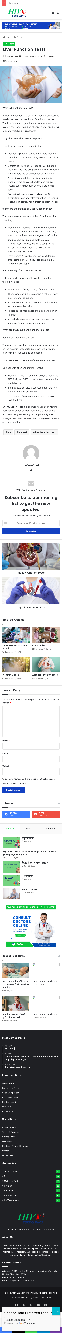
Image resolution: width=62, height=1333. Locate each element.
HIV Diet (8, 1186)
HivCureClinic (13, 56)
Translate (29, 1323)
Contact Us (7, 1111)
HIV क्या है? (27, 876)
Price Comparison (10, 1093)
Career (5, 1150)
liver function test (45, 432)
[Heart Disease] (11, 893)
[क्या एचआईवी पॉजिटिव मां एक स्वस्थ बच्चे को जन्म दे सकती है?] (15, 970)
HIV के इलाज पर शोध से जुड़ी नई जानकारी (23, 3)
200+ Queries (10, 1171)
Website (6, 766)
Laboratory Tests (10, 1088)
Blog (6, 1176)
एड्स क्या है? (28, 838)
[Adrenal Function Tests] (46, 664)
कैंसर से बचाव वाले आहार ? (35, 862)
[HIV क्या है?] (11, 880)
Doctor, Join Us (9, 1102)
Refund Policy (9, 1137)
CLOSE (56, 1311)
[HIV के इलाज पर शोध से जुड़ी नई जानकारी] (15, 1003)
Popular (10, 828)
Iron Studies (38, 645)
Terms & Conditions (11, 1132)
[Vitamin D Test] (16, 664)
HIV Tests (17, 37)
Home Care (7, 1155)
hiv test (22, 432)
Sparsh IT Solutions (42, 1297)
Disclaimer (7, 1141)
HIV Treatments (11, 1200)
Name (6, 740)
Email (5, 753)
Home (8, 37)
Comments (50, 828)
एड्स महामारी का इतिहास (45, 981)
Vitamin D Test (10, 674)
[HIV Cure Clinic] (17, 12)
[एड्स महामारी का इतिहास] (46, 970)
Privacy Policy (9, 1127)
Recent (29, 828)
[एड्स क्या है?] (11, 842)
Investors (6, 1106)
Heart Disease (30, 889)
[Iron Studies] (46, 635)
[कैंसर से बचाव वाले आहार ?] (11, 867)
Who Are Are (8, 1083)
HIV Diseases (10, 1195)
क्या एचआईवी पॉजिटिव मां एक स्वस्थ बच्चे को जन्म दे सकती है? (15, 984)
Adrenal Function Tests (45, 674)
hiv (9, 432)
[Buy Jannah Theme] (31, 25)
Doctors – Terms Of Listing (15, 1146)
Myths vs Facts (11, 1181)
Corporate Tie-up (10, 1097)
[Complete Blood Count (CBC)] (16, 635)
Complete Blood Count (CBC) (15, 647)
